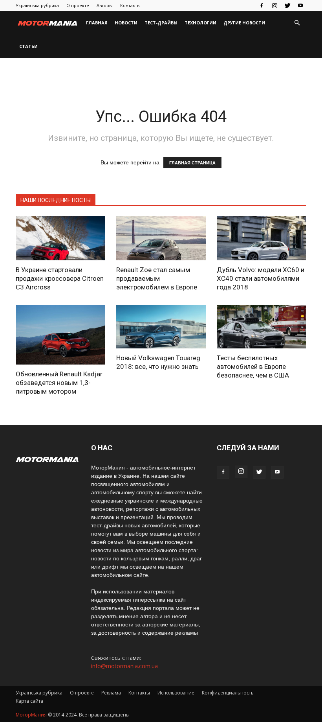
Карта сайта (29, 701)
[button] (296, 23)
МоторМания (31, 714)
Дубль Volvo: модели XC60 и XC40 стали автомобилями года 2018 (260, 278)
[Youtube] (300, 5)
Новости (126, 23)
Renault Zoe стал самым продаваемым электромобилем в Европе (156, 278)
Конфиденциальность (228, 692)
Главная (97, 23)
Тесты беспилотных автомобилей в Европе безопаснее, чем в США (253, 366)
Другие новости (244, 23)
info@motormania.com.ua (124, 666)
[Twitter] (287, 5)
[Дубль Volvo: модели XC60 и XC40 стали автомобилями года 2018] (261, 238)
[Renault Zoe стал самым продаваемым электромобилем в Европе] (161, 238)
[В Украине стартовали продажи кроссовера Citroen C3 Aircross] (60, 238)
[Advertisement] (161, 75)
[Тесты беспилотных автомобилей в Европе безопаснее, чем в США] (261, 327)
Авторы (105, 5)
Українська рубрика (37, 5)
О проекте (77, 5)
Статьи (28, 46)
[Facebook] (261, 5)
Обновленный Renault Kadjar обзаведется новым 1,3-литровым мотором (59, 382)
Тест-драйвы (161, 23)
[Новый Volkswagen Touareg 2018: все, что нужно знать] (161, 327)
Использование (175, 692)
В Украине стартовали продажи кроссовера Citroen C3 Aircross (60, 278)
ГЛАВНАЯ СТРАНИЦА (192, 162)
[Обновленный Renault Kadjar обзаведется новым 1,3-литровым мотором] (60, 335)
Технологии (200, 23)
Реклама (111, 692)
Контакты (130, 5)
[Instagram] (274, 5)
